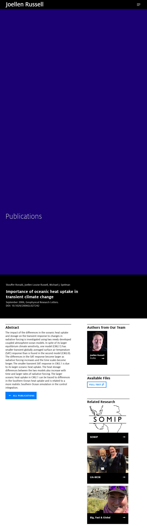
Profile (93, 358)
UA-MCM (95, 477)
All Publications (23, 396)
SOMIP (94, 437)
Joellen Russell (97, 355)
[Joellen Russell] (97, 340)
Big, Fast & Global (100, 517)
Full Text (95, 384)
